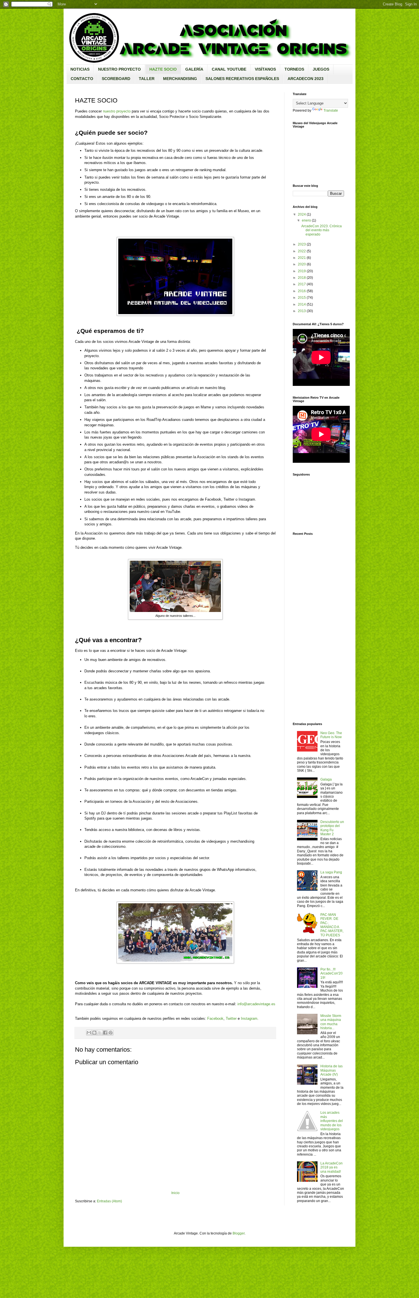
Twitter (231, 1018)
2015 (302, 298)
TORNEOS (294, 69)
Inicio (175, 1193)
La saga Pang (331, 872)
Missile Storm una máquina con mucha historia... (330, 1022)
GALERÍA (194, 69)
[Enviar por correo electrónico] (89, 1032)
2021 (302, 258)
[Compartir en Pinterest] (110, 1032)
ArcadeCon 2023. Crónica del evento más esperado (321, 230)
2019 (302, 271)
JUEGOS (321, 69)
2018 (302, 278)
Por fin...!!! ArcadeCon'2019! (331, 973)
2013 (302, 311)
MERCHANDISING (180, 78)
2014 (302, 304)
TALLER (146, 78)
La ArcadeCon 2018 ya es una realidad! (331, 1167)
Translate (331, 110)
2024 (302, 214)
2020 (302, 264)
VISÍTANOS (265, 69)
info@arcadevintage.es (256, 1004)
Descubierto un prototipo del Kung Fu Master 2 (332, 828)
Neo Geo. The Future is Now (331, 735)
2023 (302, 244)
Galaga (326, 779)
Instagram (249, 1018)
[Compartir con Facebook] (105, 1032)
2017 (302, 284)
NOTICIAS (80, 69)
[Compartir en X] (100, 1032)
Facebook (215, 1018)
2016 (302, 291)
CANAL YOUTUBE (229, 69)
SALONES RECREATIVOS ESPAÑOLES (242, 78)
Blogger (239, 1233)
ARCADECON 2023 (306, 78)
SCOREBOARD (116, 78)
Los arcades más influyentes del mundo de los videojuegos (331, 1121)
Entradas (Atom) (109, 1201)
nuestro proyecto (117, 111)
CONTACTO (82, 78)
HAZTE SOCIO (163, 69)
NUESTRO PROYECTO (119, 69)
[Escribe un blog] (94, 1032)
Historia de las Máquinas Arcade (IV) (331, 1070)
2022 (302, 251)
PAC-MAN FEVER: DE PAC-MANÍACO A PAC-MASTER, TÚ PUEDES (331, 925)
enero (306, 220)
